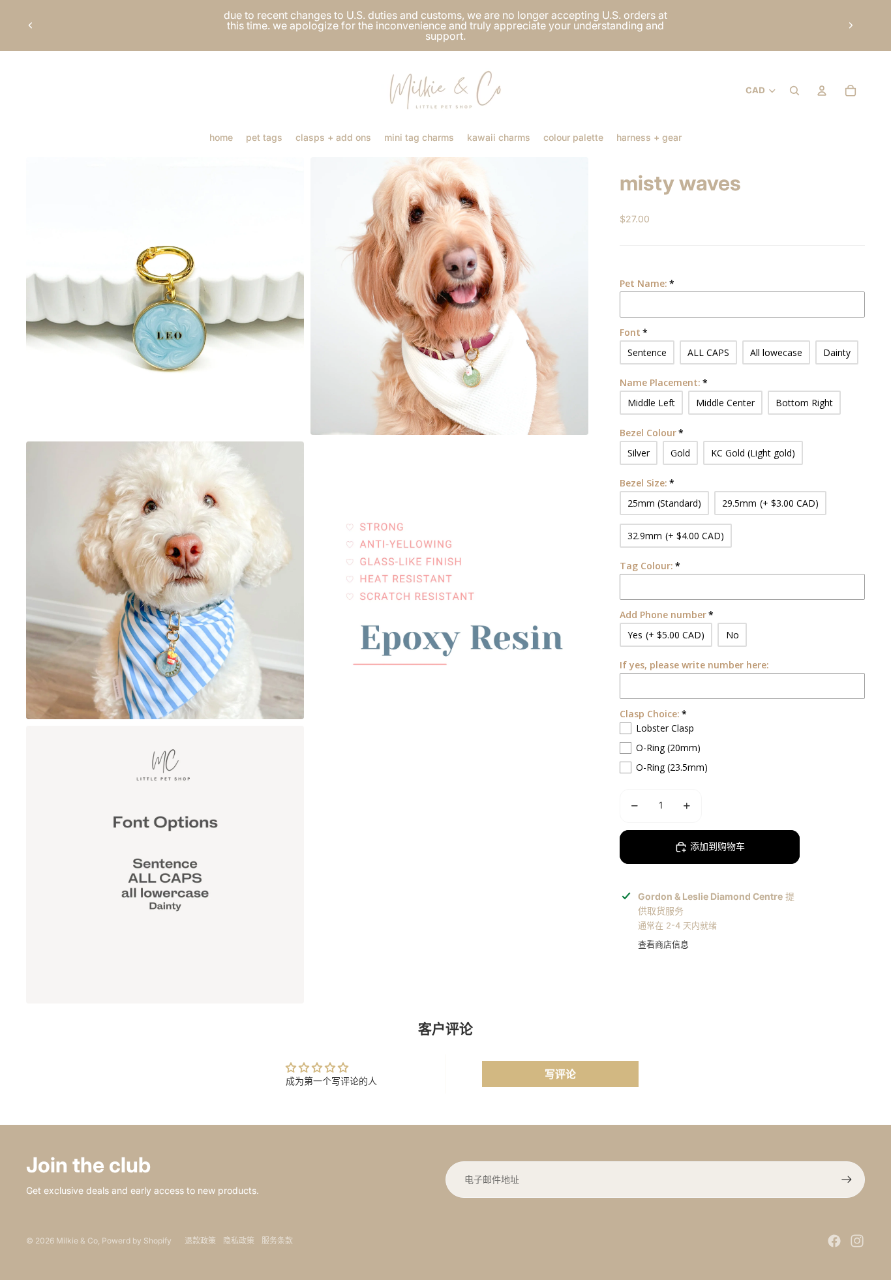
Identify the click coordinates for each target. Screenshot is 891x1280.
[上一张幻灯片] (30, 25)
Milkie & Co (77, 1240)
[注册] (846, 1179)
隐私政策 (238, 1240)
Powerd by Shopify (137, 1240)
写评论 (560, 1073)
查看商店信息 (663, 944)
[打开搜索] (794, 90)
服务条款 (277, 1240)
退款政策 (200, 1240)
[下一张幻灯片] (850, 25)
